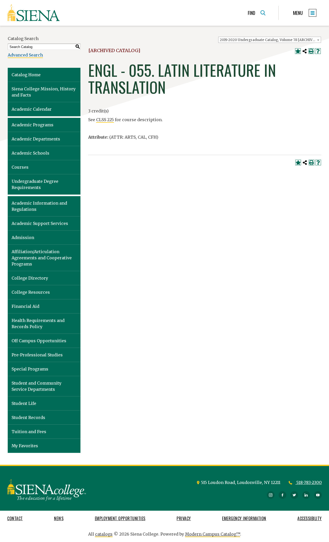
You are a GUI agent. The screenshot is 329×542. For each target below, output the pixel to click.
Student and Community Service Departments (36, 386)
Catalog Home (26, 74)
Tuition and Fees (29, 431)
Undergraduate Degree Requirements (35, 184)
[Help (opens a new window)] (318, 51)
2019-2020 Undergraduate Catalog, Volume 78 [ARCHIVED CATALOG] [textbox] (270, 40)
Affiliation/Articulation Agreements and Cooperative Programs (42, 258)
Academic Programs (32, 124)
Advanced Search (25, 55)
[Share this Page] (304, 51)
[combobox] (269, 40)
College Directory (30, 278)
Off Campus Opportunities (39, 340)
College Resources (31, 292)
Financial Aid (25, 306)
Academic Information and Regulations (39, 206)
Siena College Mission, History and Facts (44, 92)
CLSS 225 (105, 119)
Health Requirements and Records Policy (38, 323)
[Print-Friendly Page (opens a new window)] (311, 51)
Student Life (24, 403)
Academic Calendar (32, 109)
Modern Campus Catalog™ (212, 534)
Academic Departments (36, 138)
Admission (23, 237)
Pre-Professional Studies (37, 354)
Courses (20, 167)
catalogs (104, 534)
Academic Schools (30, 153)
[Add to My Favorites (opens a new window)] (298, 51)
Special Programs (30, 369)
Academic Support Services (40, 223)
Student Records (28, 417)
